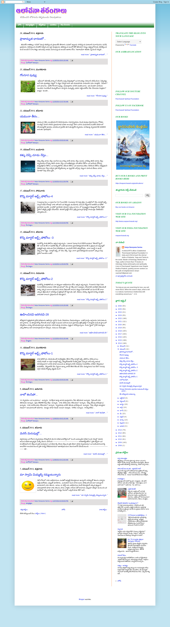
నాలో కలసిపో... (29, 394)
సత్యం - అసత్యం (123, 566)
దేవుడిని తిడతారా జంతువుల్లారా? (128, 503)
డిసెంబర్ (122, 346)
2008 (120, 445)
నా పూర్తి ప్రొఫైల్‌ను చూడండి (124, 276)
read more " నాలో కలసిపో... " (97, 413)
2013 (120, 430)
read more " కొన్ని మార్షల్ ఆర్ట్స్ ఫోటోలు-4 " (92, 217)
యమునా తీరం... (29, 116)
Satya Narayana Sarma (42, 60)
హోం (19, 25)
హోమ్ (63, 510)
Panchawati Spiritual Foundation (127, 99)
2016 (120, 337)
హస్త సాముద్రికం (122, 458)
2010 (120, 439)
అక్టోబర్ (122, 398)
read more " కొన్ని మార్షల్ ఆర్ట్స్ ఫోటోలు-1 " (92, 374)
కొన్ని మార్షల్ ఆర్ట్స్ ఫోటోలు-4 (36, 196)
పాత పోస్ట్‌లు (103, 510)
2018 (120, 331)
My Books (65, 25)
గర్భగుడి (120, 529)
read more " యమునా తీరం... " (96, 135)
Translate (132, 45)
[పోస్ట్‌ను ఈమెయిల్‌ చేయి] (71, 60)
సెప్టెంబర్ (122, 401)
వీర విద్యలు (29, 225)
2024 (120, 312)
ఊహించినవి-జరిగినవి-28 (34, 314)
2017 (120, 334)
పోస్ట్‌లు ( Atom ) (40, 513)
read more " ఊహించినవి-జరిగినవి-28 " (94, 333)
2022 (120, 318)
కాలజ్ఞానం (28, 341)
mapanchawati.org (122, 236)
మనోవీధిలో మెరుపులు (32, 62)
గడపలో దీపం (122, 555)
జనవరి (122, 426)
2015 (120, 340)
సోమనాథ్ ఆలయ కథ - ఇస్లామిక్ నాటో (129, 469)
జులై (121, 407)
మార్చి (122, 420)
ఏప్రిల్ (122, 417)
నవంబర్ (122, 349)
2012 (120, 433)
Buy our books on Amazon (125, 207)
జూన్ (121, 410)
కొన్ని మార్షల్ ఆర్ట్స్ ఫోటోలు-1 (36, 353)
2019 (120, 328)
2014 (120, 343)
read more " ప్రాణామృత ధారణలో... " (94, 55)
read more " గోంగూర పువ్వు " (97, 96)
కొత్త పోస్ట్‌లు (24, 510)
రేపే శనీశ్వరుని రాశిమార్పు (127, 394)
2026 (120, 306)
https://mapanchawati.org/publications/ (129, 183)
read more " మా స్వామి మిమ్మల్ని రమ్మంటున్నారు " (90, 495)
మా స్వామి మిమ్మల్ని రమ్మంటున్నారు (40, 474)
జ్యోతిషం (42, 25)
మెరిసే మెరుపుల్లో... (31, 433)
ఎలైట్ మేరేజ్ (132, 489)
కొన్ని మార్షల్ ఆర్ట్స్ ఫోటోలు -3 (37, 237)
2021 (120, 321)
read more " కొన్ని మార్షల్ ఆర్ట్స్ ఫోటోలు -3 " (92, 258)
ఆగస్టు (122, 404)
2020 (120, 325)
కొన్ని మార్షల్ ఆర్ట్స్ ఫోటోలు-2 (36, 279)
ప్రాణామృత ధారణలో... (33, 38)
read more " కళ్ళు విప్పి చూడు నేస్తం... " (94, 176)
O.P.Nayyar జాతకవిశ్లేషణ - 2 (137, 515)
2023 (120, 315)
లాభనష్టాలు (121, 479)
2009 (120, 442)
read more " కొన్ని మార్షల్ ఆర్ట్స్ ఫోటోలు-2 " (92, 299)
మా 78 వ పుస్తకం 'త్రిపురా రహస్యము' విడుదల (135, 540)
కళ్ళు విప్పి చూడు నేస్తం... (34, 155)
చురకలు (53, 25)
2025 (120, 309)
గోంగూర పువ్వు (28, 75)
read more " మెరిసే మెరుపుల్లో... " (96, 454)
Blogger (82, 599)
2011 (120, 436)
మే (121, 414)
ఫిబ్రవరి (122, 423)
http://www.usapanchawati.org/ (126, 221)
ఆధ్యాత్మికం (30, 25)
